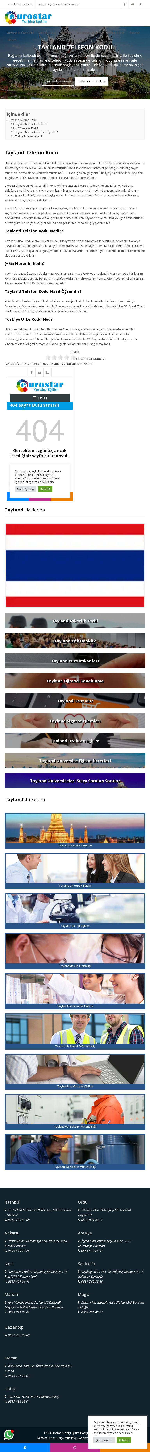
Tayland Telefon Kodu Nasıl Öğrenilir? (36, 132)
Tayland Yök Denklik (75, 641)
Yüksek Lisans (47, 33)
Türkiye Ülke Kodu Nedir (29, 136)
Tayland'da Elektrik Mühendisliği (75, 1126)
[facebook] (125, 4)
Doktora (66, 33)
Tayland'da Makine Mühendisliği (75, 1167)
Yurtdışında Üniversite (20, 33)
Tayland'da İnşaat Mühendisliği (75, 1046)
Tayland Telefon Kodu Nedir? (31, 124)
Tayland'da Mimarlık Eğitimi (75, 1086)
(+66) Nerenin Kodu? (26, 128)
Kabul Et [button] (124, 1440)
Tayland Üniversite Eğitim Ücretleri (75, 760)
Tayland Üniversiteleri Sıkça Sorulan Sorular (75, 780)
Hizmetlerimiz (116, 33)
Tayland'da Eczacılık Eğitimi (75, 1006)
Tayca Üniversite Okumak (75, 845)
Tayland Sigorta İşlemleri (75, 720)
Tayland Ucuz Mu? (75, 700)
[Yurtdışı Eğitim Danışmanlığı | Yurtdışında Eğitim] (28, 17)
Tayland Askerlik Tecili (75, 621)
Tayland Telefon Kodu (23, 120)
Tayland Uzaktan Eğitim (75, 740)
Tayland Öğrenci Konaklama (75, 680)
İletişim (12, 40)
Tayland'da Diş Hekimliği (75, 966)
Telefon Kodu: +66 (91, 81)
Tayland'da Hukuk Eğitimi (75, 885)
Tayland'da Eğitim (58, 81)
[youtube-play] (133, 4)
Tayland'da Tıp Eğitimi (75, 926)
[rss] (141, 4)
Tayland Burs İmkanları (75, 661)
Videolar (134, 33)
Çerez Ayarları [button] (104, 1440)
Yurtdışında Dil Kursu (90, 33)
